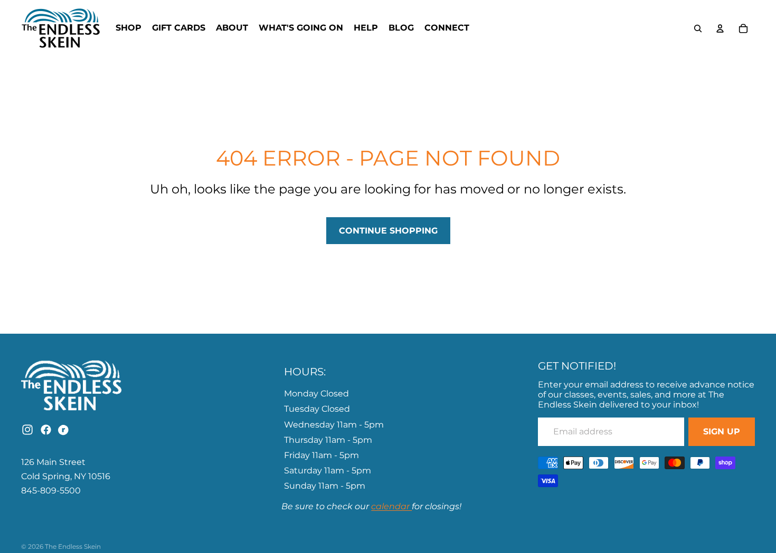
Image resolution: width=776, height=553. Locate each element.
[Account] (720, 28)
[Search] (697, 28)
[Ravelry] (64, 429)
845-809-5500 (51, 491)
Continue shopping (388, 231)
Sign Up (721, 431)
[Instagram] (27, 429)
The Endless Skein (73, 546)
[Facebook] (46, 429)
